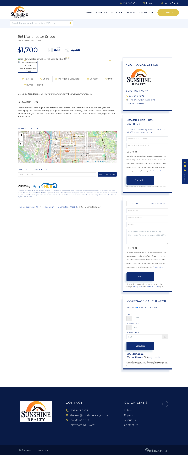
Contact (168, 13)
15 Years (153, 308)
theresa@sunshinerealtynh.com (90, 415)
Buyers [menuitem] (130, 13)
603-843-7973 (130, 3)
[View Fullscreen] (21, 144)
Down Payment (133, 323)
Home (21, 206)
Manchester (62, 206)
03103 (73, 206)
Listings (30, 206)
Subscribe (140, 180)
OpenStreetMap (100, 161)
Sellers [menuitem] (116, 13)
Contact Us (130, 103)
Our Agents (141, 103)
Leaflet (87, 161)
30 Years (143, 308)
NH (37, 206)
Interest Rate (132, 333)
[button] (70, 23)
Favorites (151, 3)
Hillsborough (48, 206)
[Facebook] (165, 404)
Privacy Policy (158, 171)
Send (140, 276)
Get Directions (107, 174)
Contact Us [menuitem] (131, 424)
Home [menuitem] (89, 13)
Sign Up (175, 3)
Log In (166, 3)
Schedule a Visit (157, 203)
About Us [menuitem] (145, 13)
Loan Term (131, 308)
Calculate (140, 346)
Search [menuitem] (100, 13)
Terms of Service (153, 286)
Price (128, 314)
